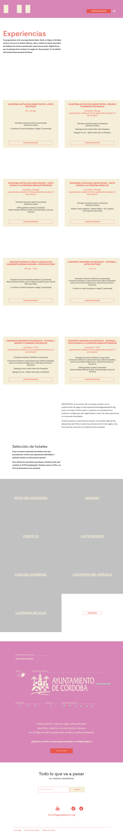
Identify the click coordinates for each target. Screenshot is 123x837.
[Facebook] (50, 808)
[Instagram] (42, 808)
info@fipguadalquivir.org (61, 815)
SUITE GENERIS (92, 536)
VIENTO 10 (31, 536)
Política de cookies (48, 830)
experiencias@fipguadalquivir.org (101, 407)
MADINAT (92, 498)
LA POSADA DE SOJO (30, 613)
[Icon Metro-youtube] (58, 808)
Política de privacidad (31, 830)
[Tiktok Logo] (73, 808)
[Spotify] (65, 808)
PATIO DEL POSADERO (30, 498)
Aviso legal (17, 830)
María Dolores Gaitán (24, 659)
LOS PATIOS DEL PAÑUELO (92, 574)
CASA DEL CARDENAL (31, 574)
